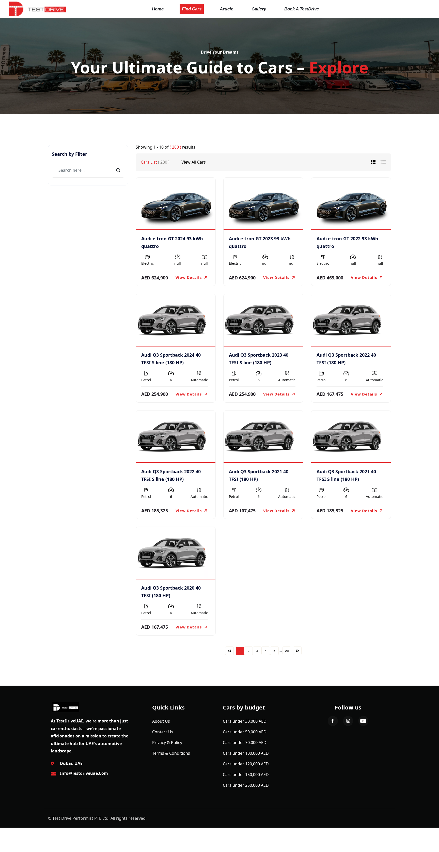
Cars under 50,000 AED (244, 732)
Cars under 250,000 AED (246, 785)
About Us (161, 721)
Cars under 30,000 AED (244, 721)
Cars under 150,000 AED (246, 774)
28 (287, 651)
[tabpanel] (263, 416)
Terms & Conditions (171, 753)
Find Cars (191, 9)
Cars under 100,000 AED (246, 753)
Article (226, 9)
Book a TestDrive (301, 9)
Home (158, 9)
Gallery (259, 9)
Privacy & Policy (167, 742)
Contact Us (162, 732)
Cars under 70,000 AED (244, 742)
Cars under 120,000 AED (246, 764)
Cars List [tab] (155, 162)
